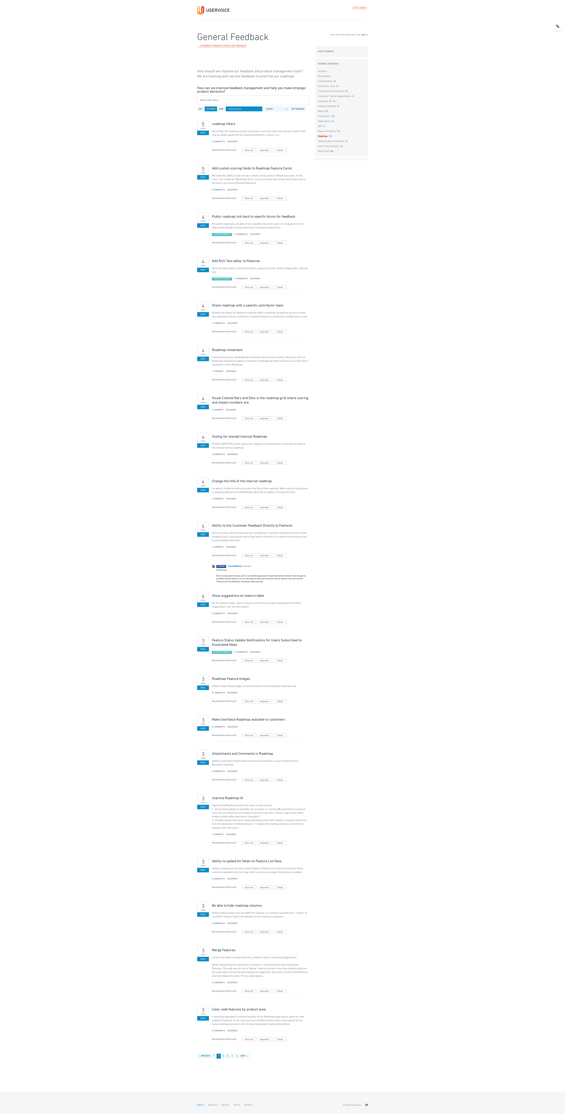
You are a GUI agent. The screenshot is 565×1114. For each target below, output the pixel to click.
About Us (212, 1105)
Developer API (325, 101)
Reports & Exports (327, 131)
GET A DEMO (360, 8)
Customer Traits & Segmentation (334, 96)
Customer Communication (331, 91)
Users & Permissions (328, 146)
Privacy (248, 1105)
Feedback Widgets (327, 106)
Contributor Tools (326, 86)
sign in (364, 35)
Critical (282, 150)
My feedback (298, 109)
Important (265, 150)
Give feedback (326, 51)
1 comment (218, 371)
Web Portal (323, 151)
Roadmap (233, 141)
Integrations (324, 116)
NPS (320, 126)
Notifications (324, 121)
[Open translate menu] (557, 26)
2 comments (218, 323)
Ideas (320, 111)
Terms (237, 1105)
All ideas (322, 71)
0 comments (218, 141)
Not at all (250, 150)
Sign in (200, 1105)
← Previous (204, 1056)
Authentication (325, 81)
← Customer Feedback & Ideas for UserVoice (221, 46)
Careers (225, 1105)
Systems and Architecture (331, 141)
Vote (203, 133)
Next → (244, 1056)
